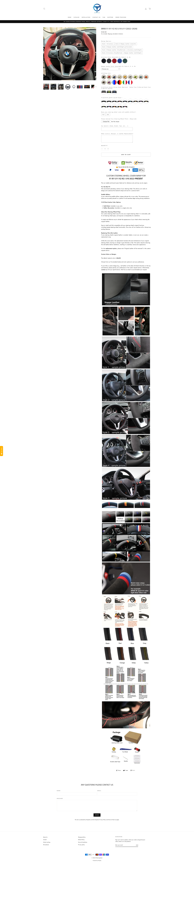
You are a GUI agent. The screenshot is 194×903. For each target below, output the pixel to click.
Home (69, 17)
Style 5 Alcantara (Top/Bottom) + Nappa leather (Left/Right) (122, 53)
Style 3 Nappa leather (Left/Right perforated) (117, 47)
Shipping (110, 17)
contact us (104, 269)
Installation (86, 17)
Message (60, 798)
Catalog (76, 17)
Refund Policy (81, 839)
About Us (45, 837)
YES (103, 114)
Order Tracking (120, 17)
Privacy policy (81, 844)
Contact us (96, 17)
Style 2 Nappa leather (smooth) (126, 44)
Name (58, 790)
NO (108, 114)
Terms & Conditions (82, 842)
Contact (45, 839)
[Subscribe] (137, 845)
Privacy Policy (102, 819)
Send (97, 815)
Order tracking (46, 842)
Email (99, 790)
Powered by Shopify (97, 860)
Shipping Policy (81, 837)
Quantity (104, 145)
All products (46, 844)
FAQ (104, 17)
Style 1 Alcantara (107, 44)
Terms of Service (112, 819)
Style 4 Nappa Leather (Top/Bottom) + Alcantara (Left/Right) (122, 50)
